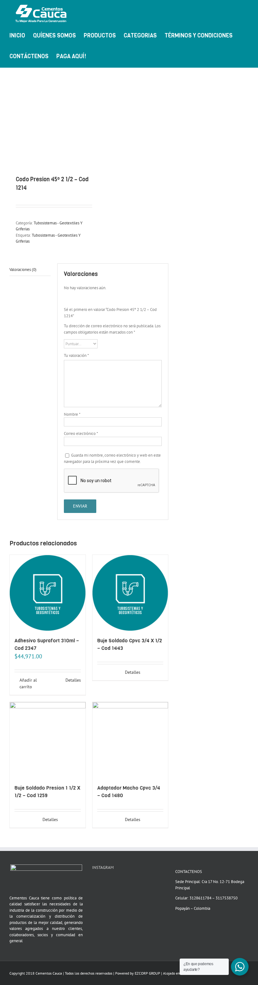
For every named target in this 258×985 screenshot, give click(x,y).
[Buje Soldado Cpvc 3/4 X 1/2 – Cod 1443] (130, 593)
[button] (111, 55)
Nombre (72, 414)
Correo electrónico (81, 433)
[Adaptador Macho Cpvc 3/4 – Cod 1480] (130, 740)
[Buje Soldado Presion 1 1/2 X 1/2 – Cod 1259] (48, 740)
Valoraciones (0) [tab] (22, 269)
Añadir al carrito (28, 683)
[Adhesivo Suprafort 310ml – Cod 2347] (48, 593)
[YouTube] (94, 882)
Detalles (73, 680)
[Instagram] (102, 882)
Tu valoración (76, 355)
